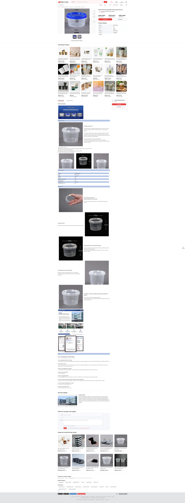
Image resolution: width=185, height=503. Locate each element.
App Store (60, 493)
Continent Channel (103, 496)
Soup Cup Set (102, 486)
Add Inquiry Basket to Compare (77, 40)
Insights (113, 496)
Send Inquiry (105, 19)
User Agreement (98, 499)
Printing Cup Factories (70, 486)
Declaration (102, 499)
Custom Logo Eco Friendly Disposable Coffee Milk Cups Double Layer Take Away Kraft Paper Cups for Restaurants (121, 76)
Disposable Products (76, 482)
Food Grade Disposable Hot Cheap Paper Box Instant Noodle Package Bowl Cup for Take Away (75, 93)
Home (59, 6)
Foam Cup (82, 482)
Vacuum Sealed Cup (113, 486)
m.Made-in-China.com (95, 497)
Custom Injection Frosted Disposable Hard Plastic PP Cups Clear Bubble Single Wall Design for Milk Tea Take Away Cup (86, 76)
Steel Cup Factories (78, 486)
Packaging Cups (61, 482)
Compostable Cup (89, 482)
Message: (61, 420)
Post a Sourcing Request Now (85, 428)
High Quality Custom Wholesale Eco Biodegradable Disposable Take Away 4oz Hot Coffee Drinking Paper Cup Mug (63, 59)
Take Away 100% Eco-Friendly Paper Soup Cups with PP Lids (85, 93)
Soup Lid (107, 486)
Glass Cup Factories (62, 486)
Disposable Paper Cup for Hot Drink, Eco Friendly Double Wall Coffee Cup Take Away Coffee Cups (63, 93)
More (58, 490)
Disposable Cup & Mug (77, 6)
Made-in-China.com (88, 497)
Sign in (126, 2)
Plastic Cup (83, 6)
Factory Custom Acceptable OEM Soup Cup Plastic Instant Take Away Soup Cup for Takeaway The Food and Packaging (98, 93)
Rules (126, 4)
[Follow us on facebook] (119, 493)
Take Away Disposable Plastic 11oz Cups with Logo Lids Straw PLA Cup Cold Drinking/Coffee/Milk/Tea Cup (98, 59)
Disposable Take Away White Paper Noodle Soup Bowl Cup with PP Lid (63, 76)
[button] (102, 1)
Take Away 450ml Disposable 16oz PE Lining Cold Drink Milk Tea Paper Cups (121, 59)
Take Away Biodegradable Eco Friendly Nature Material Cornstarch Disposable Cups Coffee (98, 76)
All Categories (61, 4)
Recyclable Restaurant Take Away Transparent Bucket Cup (75, 76)
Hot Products (73, 496)
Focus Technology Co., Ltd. (85, 499)
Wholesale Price (98, 496)
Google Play (66, 493)
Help (110, 4)
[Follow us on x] (121, 493)
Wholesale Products (92, 496)
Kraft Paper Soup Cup (94, 486)
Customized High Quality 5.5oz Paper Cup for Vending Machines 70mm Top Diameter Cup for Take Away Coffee (110, 93)
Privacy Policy (107, 499)
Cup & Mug (71, 6)
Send (65, 428)
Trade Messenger (73, 493)
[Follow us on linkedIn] (126, 493)
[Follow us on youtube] (123, 493)
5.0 (115, 101)
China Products (78, 496)
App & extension (115, 4)
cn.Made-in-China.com (101, 497)
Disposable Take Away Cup (63, 489)
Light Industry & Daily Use (64, 6)
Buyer (105, 4)
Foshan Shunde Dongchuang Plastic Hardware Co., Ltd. (108, 11)
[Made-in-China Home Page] (63, 2)
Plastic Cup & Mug (68, 482)
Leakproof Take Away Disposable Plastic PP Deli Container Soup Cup (110, 59)
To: (62, 417)
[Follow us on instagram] (122, 493)
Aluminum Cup (96, 482)
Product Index (109, 496)
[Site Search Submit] (105, 2)
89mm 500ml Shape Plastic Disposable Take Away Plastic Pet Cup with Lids (110, 76)
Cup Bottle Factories (86, 486)
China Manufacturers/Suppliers (85, 496)
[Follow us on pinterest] (125, 493)
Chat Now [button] (120, 19)
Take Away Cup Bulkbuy (72, 489)
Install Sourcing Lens (82, 493)
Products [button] (73, 1)
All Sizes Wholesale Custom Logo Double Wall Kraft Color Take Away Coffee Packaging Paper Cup (121, 93)
